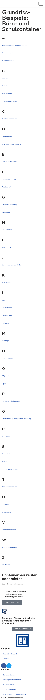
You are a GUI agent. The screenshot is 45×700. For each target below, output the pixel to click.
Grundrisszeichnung (9, 204)
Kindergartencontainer (12, 680)
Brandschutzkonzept (10, 101)
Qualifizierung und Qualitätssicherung (16, 419)
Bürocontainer (8, 684)
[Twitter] (9, 665)
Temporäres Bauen (9, 487)
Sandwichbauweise (9, 454)
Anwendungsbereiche (10, 53)
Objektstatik (7, 376)
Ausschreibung (8, 60)
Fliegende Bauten (9, 179)
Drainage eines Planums (11, 144)
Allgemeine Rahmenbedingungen (15, 45)
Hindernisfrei (7, 230)
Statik (4, 461)
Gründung (6, 212)
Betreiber (5, 86)
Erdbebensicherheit (9, 162)
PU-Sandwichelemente (11, 401)
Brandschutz (7, 93)
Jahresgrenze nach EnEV (11, 265)
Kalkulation (6, 282)
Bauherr (5, 78)
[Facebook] (3, 665)
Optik (4, 383)
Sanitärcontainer (9, 689)
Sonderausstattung (9, 469)
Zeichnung (6, 565)
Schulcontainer (9, 675)
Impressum (7, 694)
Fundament (6, 187)
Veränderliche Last (9, 530)
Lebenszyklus (7, 315)
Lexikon (6, 659)
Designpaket (7, 136)
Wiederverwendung (9, 547)
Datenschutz (21, 694)
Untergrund (6, 512)
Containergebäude (9, 119)
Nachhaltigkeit (7, 358)
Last (3, 300)
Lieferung (5, 323)
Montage (5, 341)
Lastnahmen (7, 308)
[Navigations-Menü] (41, 4)
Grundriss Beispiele (10, 654)
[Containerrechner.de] (10, 3)
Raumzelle (6, 436)
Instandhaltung (8, 247)
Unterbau (5, 504)
